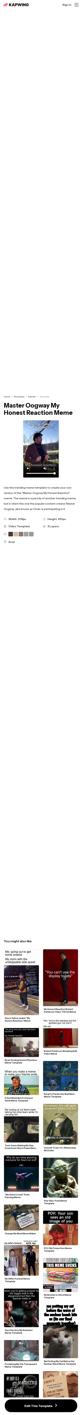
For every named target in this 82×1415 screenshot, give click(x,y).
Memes (32, 396)
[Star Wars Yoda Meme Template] (60, 1178)
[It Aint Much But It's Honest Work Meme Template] (21, 1082)
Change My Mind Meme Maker (20, 1233)
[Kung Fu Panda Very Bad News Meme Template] (60, 1076)
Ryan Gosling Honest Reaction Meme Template (21, 1061)
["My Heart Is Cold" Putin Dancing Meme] (21, 1173)
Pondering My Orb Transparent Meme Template (21, 1365)
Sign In (66, 4)
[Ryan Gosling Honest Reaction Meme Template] (21, 1042)
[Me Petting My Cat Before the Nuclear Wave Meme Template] (60, 1331)
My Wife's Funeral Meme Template (17, 1280)
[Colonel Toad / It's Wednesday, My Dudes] (60, 1124)
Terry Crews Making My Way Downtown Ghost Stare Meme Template (21, 1146)
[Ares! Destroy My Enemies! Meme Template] (21, 1308)
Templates (19, 396)
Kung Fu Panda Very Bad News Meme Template (59, 1095)
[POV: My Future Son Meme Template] (60, 1228)
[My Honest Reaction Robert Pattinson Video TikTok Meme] (60, 977)
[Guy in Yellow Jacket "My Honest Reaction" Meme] (21, 982)
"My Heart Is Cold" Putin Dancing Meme (17, 1196)
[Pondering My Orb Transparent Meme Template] (21, 1350)
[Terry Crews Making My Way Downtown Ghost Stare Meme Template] (21, 1125)
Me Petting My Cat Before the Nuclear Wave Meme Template (60, 1362)
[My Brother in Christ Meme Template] (60, 1275)
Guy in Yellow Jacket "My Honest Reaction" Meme (18, 1019)
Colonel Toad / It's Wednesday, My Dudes (60, 1149)
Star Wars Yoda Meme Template (55, 1202)
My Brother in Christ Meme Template (58, 1296)
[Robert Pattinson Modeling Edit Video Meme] (60, 1033)
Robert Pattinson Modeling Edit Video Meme (61, 1052)
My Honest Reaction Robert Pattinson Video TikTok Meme (60, 1010)
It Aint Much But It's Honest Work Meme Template (19, 1099)
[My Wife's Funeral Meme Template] (21, 1258)
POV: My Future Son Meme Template (58, 1249)
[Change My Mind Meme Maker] (21, 1217)
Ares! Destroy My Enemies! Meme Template (19, 1331)
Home (7, 396)
